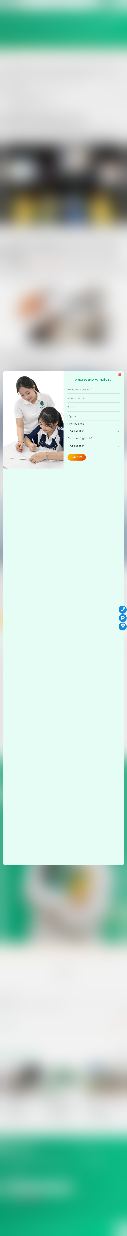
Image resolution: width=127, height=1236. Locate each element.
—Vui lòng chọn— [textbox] (77, 431)
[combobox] (93, 431)
